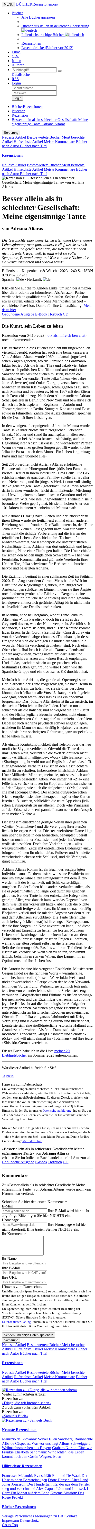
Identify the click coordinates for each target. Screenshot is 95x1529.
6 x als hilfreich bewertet (67, 335)
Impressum (10, 1520)
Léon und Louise (59, 1489)
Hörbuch (55, 314)
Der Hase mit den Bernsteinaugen (44, 1477)
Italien (16, 61)
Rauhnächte (71, 1439)
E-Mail (7, 1206)
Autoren (18, 65)
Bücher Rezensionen (19, 1507)
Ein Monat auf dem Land (46, 1491)
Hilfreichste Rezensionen (22, 1466)
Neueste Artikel (14, 137)
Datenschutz (29, 1520)
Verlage (8, 1516)
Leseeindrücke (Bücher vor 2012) (47, 48)
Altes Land (68, 1480)
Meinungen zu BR (49, 1516)
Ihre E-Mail (11, 1268)
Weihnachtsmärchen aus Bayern (46, 1445)
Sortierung (11, 132)
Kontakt (70, 1516)
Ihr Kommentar (14, 1234)
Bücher (17, 13)
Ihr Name (9, 1258)
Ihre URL (9, 1277)
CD (65, 314)
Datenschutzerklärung (57, 1110)
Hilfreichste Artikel (28, 142)
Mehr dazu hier (32, 1141)
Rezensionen (31, 43)
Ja (3, 1076)
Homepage (10, 1220)
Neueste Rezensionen (19, 1430)
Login (16, 83)
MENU (8, 4)
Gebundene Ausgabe (18, 314)
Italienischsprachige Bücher (43, 35)
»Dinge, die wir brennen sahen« (26, 1403)
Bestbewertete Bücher (44, 137)
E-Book (41, 314)
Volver (25, 1439)
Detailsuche (21, 74)
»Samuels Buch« (15, 1416)
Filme (16, 52)
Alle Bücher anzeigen (38, 17)
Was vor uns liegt (30, 1443)
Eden (41, 1456)
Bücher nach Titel (33, 146)
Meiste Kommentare (59, 142)
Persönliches (24, 1516)
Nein (10, 1076)
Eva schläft (26, 1475)
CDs (15, 56)
